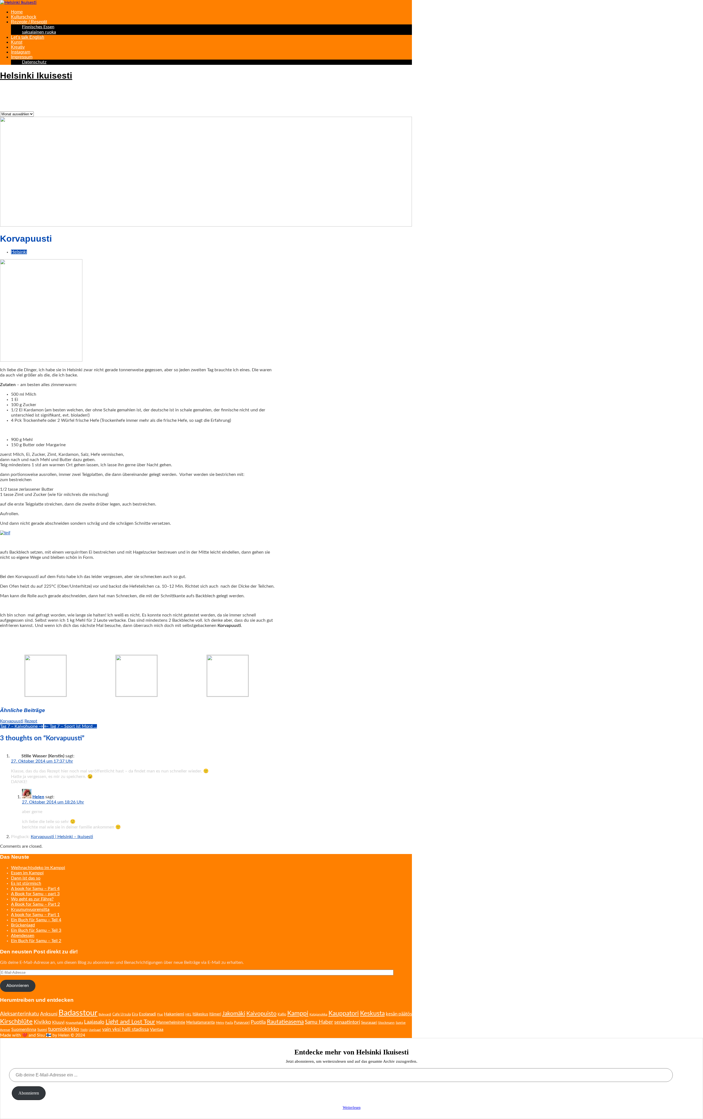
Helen (38, 797)
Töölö (84, 1029)
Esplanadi (147, 1014)
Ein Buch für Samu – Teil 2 (36, 941)
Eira (135, 1014)
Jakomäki (233, 1014)
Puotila (258, 1022)
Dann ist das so (25, 878)
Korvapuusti (11, 721)
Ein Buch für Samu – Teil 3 (36, 930)
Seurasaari (369, 1022)
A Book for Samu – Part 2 (35, 904)
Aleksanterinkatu (19, 1014)
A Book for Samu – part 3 (35, 894)
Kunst (16, 42)
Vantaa (156, 1029)
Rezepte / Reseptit (29, 21)
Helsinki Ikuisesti (36, 75)
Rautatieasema (285, 1022)
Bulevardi (105, 1014)
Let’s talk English (27, 37)
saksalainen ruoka (39, 32)
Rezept (30, 721)
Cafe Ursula (121, 1014)
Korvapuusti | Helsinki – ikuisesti (62, 837)
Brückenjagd (23, 925)
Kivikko (42, 1022)
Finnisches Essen (38, 27)
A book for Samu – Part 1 (35, 914)
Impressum (21, 57)
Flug (160, 1014)
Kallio (282, 1014)
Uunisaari (95, 1029)
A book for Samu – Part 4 (35, 888)
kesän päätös (399, 1014)
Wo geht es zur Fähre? (32, 899)
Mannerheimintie (170, 1023)
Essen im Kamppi (27, 873)
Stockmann (386, 1022)
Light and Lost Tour (130, 1022)
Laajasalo (94, 1022)
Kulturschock (23, 17)
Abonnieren (17, 985)
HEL (188, 1014)
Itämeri (215, 1014)
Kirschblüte (16, 1021)
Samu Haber (319, 1022)
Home (17, 12)
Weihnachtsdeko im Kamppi (38, 868)
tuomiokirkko (63, 1029)
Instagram (20, 52)
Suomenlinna (23, 1029)
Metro (220, 1022)
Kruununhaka (74, 1022)
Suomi (42, 1030)
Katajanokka (318, 1014)
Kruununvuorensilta (30, 909)
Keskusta (372, 1014)
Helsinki (19, 252)
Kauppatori (343, 1014)
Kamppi (297, 1014)
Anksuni (48, 1014)
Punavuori (242, 1023)
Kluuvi (58, 1022)
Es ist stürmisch (26, 883)
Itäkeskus (200, 1014)
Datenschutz (34, 62)
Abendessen (22, 935)
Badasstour (77, 1013)
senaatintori (347, 1022)
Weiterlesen (352, 1108)
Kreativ (18, 47)
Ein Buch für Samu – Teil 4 (36, 920)
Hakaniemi (174, 1014)
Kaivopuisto (261, 1014)
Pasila (229, 1022)
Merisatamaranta (200, 1023)
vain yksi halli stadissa (125, 1029)
